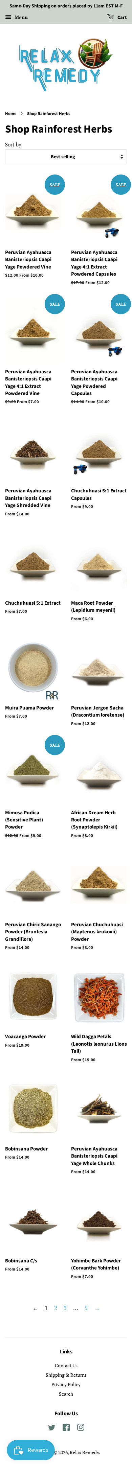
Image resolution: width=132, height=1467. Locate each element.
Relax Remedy (84, 1452)
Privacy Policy (66, 1384)
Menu (20, 17)
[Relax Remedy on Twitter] (52, 1428)
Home (11, 114)
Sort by (13, 144)
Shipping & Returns (66, 1375)
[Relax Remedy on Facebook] (66, 1428)
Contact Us (66, 1365)
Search (66, 1394)
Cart (121, 17)
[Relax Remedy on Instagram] (80, 1428)
